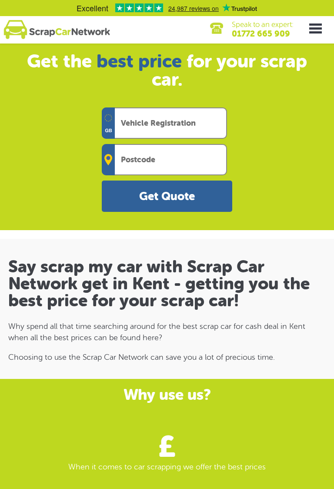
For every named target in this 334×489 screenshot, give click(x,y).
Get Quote (167, 196)
